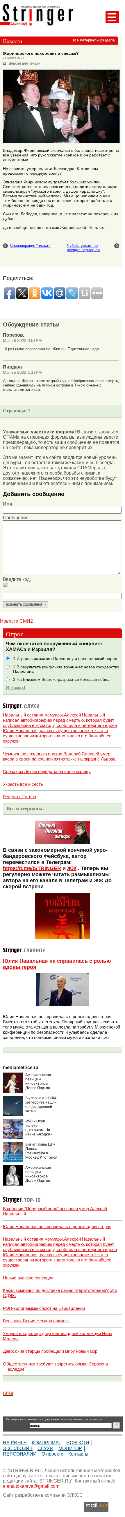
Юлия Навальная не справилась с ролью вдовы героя (57, 1226)
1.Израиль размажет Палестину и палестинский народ (65, 659)
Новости (77, 1442)
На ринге (15, 1442)
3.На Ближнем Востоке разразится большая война (61, 679)
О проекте (52, 1454)
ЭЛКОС (75, 1495)
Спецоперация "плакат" (30, 245)
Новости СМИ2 (16, 621)
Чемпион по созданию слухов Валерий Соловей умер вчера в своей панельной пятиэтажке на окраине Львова (59, 756)
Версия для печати (24, 63)
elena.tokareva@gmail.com (31, 1486)
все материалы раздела (94, 40)
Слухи (45, 1448)
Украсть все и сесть (23, 784)
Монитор (70, 1448)
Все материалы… (27, 809)
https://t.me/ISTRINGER (32, 868)
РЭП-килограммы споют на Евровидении (44, 1308)
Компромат (46, 1442)
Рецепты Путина (19, 796)
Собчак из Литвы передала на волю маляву (47, 771)
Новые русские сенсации (28, 1277)
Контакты (78, 1454)
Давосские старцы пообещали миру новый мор (50, 1351)
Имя (7, 504)
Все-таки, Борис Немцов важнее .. (37, 1320)
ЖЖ (71, 868)
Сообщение (15, 517)
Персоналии (20, 1454)
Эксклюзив (18, 1448)
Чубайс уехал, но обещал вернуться (83, 247)
